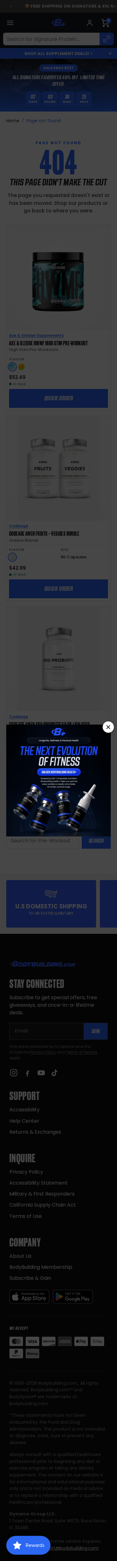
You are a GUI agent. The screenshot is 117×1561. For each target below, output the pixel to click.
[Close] (108, 727)
